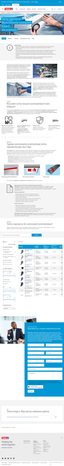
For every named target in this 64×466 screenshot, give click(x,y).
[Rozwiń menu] (3, 9)
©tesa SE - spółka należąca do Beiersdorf (56, 462)
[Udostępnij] (25, 252)
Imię (29, 345)
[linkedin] (14, 458)
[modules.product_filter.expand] (14, 308)
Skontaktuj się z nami (25, 38)
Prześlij (31, 391)
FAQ (33, 38)
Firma (29, 353)
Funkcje (4, 38)
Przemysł (16, 4)
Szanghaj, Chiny (45, 444)
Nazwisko (48, 345)
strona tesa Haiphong (36, 453)
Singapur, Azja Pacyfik (46, 445)
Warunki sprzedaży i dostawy (6, 464)
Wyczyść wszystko (12, 244)
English (36, 1)
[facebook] (3, 458)
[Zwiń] (15, 242)
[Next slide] (5, 137)
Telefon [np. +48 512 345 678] (34, 357)
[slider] (3, 275)
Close (60, 1)
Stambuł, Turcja (45, 451)
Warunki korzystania (44, 462)
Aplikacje (10, 38)
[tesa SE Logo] (9, 9)
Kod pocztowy (31, 365)
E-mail (29, 349)
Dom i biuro (7, 4)
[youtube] (11, 458)
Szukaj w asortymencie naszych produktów (10, 235)
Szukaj (36, 235)
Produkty (8, 12)
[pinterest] (8, 458)
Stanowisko (49, 353)
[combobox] (9, 308)
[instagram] (5, 458)
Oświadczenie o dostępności (25, 462)
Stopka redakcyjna (4, 462)
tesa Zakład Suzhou (36, 446)
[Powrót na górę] (61, 438)
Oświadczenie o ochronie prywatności (14, 462)
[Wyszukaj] (52, 9)
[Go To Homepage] (3, 5)
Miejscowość (49, 361)
